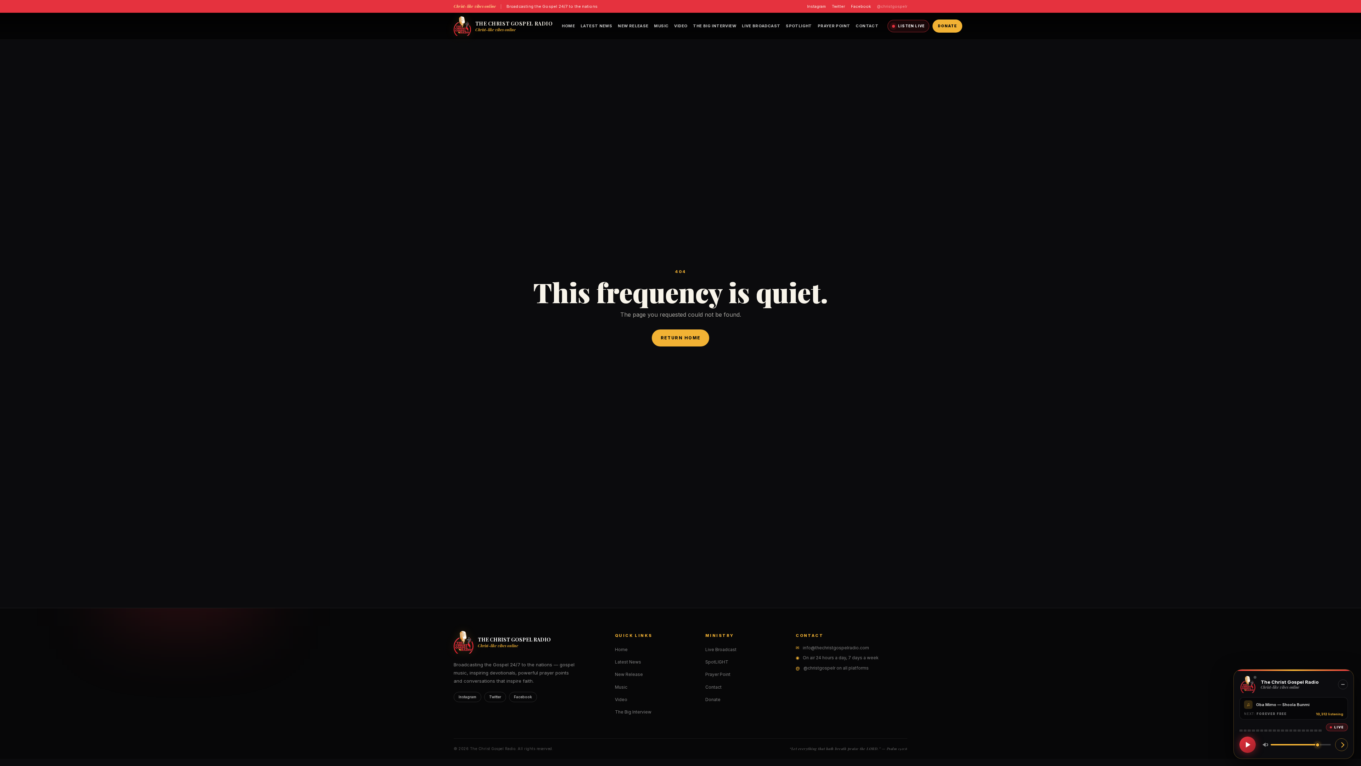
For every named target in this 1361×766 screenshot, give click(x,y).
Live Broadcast (761, 25)
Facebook (861, 6)
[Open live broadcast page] (1341, 744)
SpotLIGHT (799, 25)
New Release (633, 25)
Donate (947, 26)
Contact (867, 25)
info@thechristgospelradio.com (836, 647)
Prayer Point (834, 25)
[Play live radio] (1247, 745)
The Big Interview (714, 25)
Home (568, 25)
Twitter (838, 6)
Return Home (681, 337)
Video (680, 25)
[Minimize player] (1343, 684)
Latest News (596, 25)
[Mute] (1264, 745)
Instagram (816, 6)
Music (661, 25)
